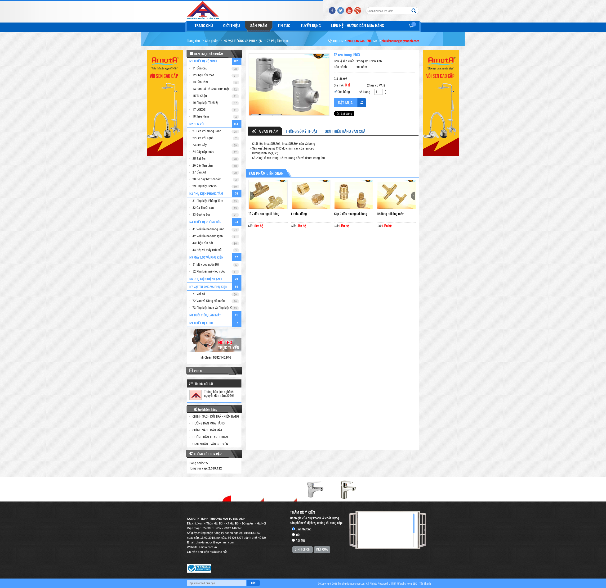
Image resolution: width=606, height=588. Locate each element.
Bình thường (304, 529)
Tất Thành (425, 583)
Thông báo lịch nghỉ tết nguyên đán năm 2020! (219, 393)
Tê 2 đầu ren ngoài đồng (263, 213)
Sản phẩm (258, 25)
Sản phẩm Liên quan (266, 173)
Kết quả (322, 549)
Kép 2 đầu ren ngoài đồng (350, 213)
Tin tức (284, 25)
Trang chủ (204, 25)
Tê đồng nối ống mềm (390, 213)
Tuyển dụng (311, 25)
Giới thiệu (231, 25)
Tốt (298, 535)
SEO (415, 583)
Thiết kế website (400, 583)
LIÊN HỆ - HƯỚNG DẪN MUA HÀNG (357, 25)
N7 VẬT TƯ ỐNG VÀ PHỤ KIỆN (243, 40)
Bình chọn (302, 549)
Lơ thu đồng (299, 213)
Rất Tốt (300, 540)
